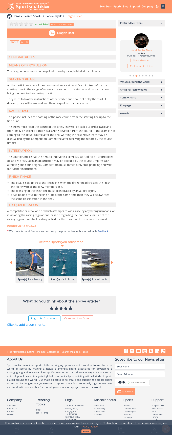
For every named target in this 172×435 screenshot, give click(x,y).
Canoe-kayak (53, 16)
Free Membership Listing (20, 352)
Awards (127, 414)
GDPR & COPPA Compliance (72, 418)
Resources (99, 405)
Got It (86, 431)
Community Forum (157, 415)
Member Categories (48, 352)
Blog (85, 352)
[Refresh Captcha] (129, 382)
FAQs (154, 411)
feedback (103, 231)
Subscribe (127, 391)
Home (16, 16)
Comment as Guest (77, 318)
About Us (11, 405)
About (14, 42)
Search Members (71, 352)
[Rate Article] (71, 309)
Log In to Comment (44, 318)
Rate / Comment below (61, 24)
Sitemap (98, 414)
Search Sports (32, 16)
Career (10, 411)
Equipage (128, 417)
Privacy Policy (89, 426)
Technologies (130, 411)
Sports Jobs (99, 411)
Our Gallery (99, 408)
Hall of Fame (42, 412)
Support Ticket (158, 405)
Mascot (10, 414)
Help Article (157, 408)
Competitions (130, 408)
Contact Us (12, 408)
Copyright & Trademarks (71, 412)
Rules (24, 42)
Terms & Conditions (74, 405)
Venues (127, 405)
